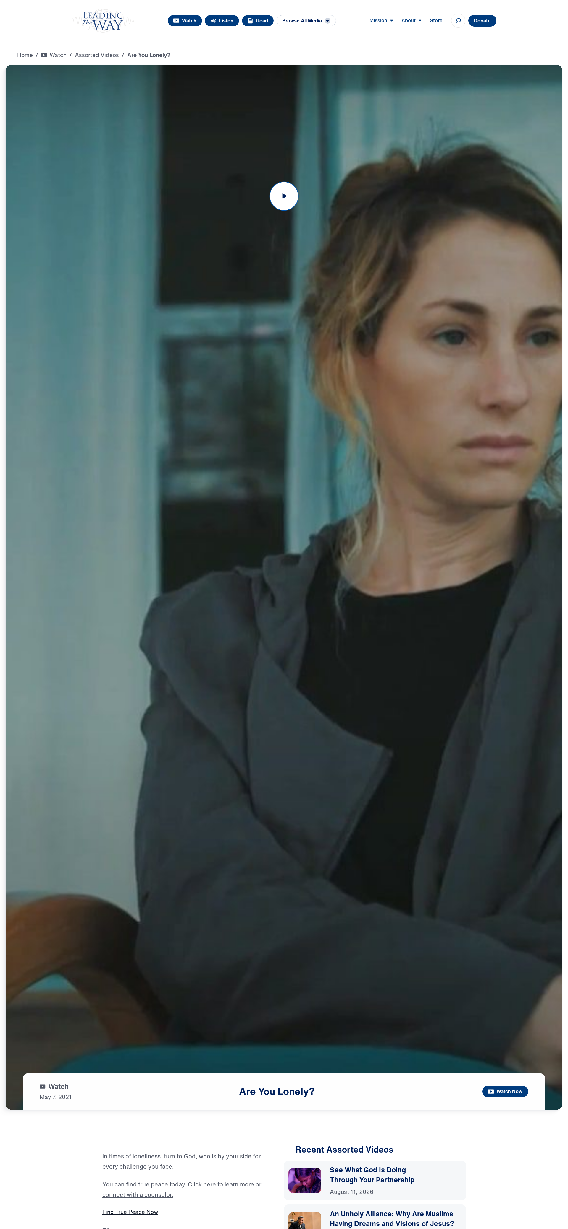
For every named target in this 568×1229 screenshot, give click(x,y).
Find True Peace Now (130, 1212)
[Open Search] (458, 21)
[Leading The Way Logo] (103, 21)
